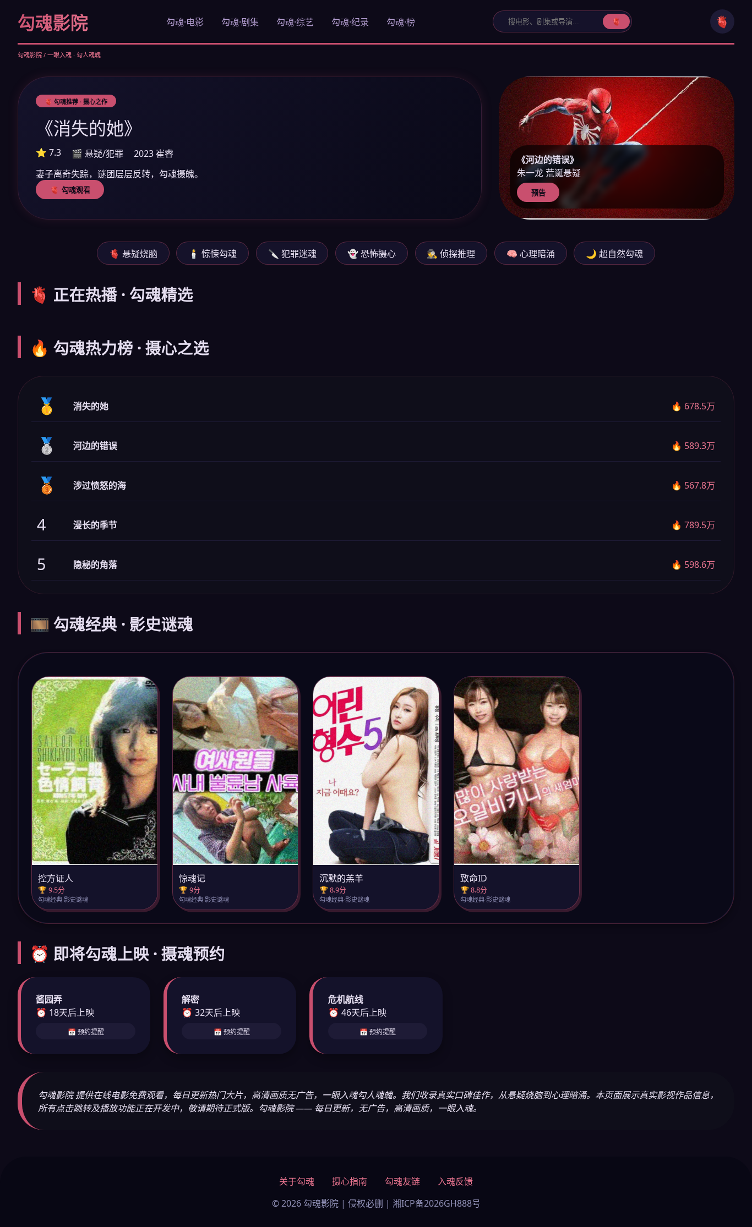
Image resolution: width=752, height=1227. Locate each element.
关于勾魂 (296, 1181)
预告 (538, 193)
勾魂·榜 (400, 22)
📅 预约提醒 (86, 1032)
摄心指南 (349, 1181)
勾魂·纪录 (350, 22)
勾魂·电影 (185, 22)
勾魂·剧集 (240, 22)
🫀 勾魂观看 (70, 190)
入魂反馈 (455, 1181)
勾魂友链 (402, 1181)
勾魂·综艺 (295, 22)
